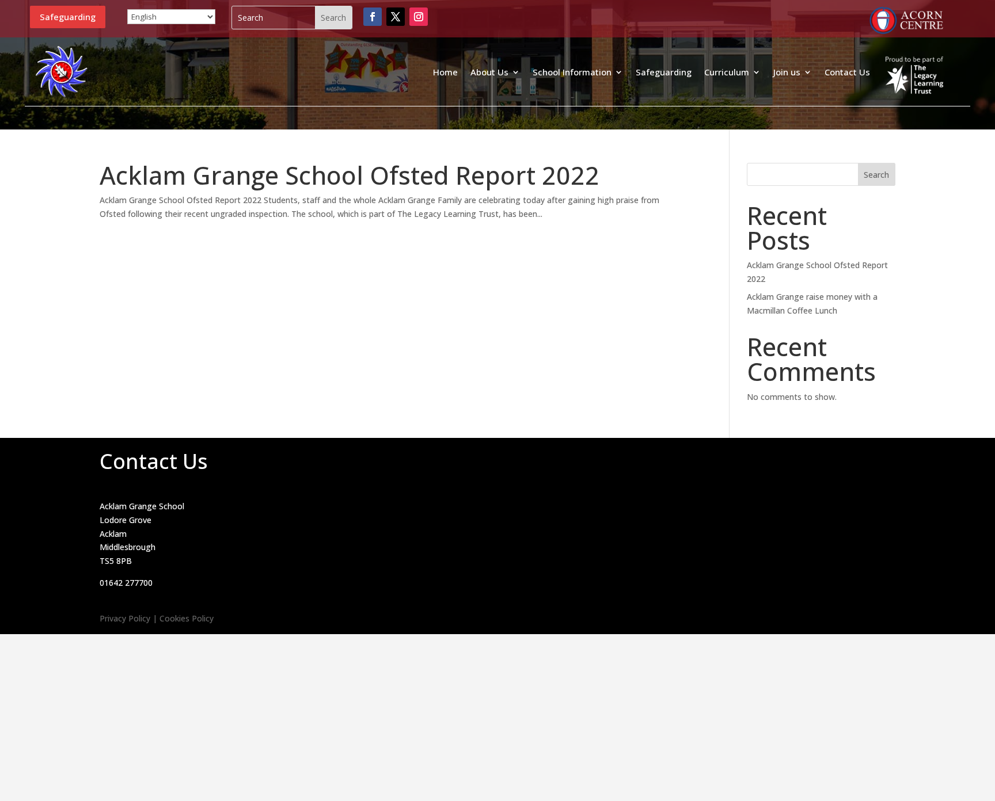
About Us (489, 72)
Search (876, 174)
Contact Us (847, 72)
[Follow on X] (395, 16)
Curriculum (726, 72)
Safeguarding (68, 16)
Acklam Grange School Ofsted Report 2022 (349, 175)
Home (445, 72)
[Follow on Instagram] (418, 16)
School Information (572, 72)
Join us (786, 72)
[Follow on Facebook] (372, 16)
